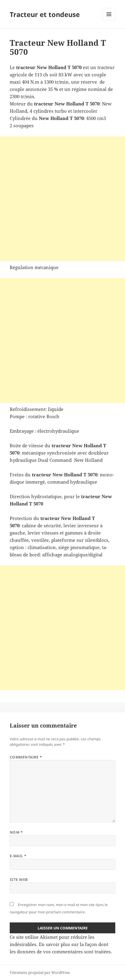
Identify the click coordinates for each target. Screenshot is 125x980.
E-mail (18, 855)
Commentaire (26, 757)
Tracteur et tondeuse (45, 14)
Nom (16, 832)
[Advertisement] (62, 198)
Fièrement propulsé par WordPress (40, 972)
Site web (19, 879)
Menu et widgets (109, 20)
